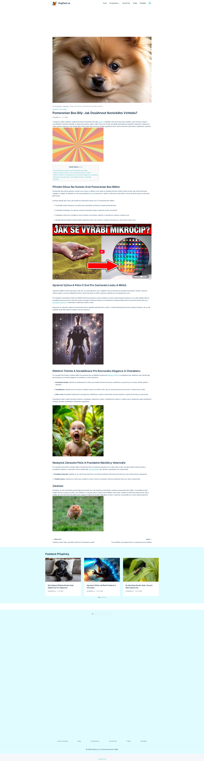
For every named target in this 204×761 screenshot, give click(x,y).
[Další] (155, 577)
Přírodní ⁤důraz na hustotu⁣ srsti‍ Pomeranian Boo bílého (70, 170)
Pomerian (55, 109)
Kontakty (143, 3)
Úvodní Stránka (62, 741)
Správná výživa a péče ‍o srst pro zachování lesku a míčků (72, 172)
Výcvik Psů (126, 3)
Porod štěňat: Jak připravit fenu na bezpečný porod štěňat (131, 541)
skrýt (80, 167)
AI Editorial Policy (102, 759)
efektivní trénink (113, 375)
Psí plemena (63, 109)
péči (92, 193)
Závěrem (56, 179)
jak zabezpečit (94, 469)
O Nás (135, 3)
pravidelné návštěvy (59, 302)
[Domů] (53, 106)
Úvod (105, 3)
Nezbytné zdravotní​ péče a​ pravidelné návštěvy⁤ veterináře (72, 177)
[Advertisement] (102, 18)
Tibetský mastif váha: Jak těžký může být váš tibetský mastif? (74, 541)
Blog (79, 741)
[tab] (98, 597)
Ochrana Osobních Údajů (109, 749)
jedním (100, 122)
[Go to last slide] (48, 577)
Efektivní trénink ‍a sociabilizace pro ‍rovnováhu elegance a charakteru (75, 175)
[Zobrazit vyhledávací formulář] (149, 3)
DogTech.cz (57, 117)
